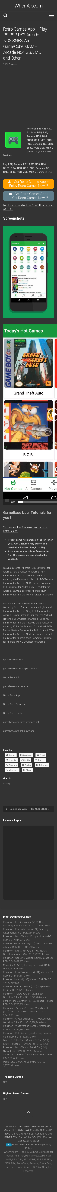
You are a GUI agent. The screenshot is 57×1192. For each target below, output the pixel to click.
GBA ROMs (24, 1126)
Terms (38, 1144)
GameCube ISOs (28, 1137)
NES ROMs (43, 1130)
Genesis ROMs (43, 1133)
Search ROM (26, 1144)
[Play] (7, 500)
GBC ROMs (17, 1130)
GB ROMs (17, 1133)
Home (15, 1144)
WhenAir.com (28, 6)
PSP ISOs (28, 1133)
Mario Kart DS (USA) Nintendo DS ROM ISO (24, 1061)
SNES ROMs (38, 1126)
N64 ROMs (30, 1130)
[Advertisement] (28, 98)
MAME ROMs (10, 1137)
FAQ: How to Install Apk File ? (18, 205)
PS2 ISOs (34, 1140)
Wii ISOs (42, 1137)
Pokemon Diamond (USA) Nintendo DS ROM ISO (27, 979)
